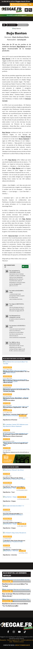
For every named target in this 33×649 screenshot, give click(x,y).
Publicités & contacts (18, 641)
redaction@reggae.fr (23, 645)
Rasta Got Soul (13, 236)
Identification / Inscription (19, 4)
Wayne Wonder (26, 136)
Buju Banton (21, 46)
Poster (26, 266)
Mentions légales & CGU (13, 640)
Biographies (12, 25)
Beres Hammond (24, 139)
